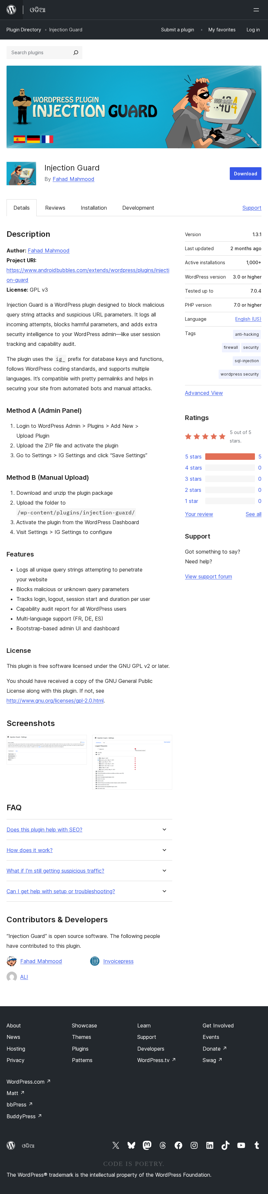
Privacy (16, 1060)
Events (211, 1037)
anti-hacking (247, 334)
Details (21, 207)
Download (245, 173)
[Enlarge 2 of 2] (163, 743)
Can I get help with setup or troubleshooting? (61, 891)
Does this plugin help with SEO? (44, 830)
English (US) (248, 319)
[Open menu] (257, 10)
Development (138, 207)
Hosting (16, 1048)
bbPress (20, 1104)
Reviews (55, 207)
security (251, 347)
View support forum (208, 576)
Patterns (82, 1060)
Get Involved (218, 1025)
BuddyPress (24, 1116)
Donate (215, 1048)
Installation (94, 207)
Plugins (80, 1048)
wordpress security (240, 374)
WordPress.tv (156, 1060)
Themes (81, 1037)
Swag (213, 1060)
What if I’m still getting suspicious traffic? (55, 871)
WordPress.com (29, 1081)
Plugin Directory (24, 29)
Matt (16, 1093)
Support (252, 207)
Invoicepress (118, 961)
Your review (199, 514)
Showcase (84, 1025)
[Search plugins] (75, 52)
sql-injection (247, 360)
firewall (231, 347)
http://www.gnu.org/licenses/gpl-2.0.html (55, 700)
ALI (24, 977)
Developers (150, 1048)
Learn (144, 1025)
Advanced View (204, 393)
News (13, 1037)
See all (253, 514)
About (14, 1025)
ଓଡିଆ (28, 1145)
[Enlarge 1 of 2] (78, 743)
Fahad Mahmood (73, 179)
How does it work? (30, 850)
